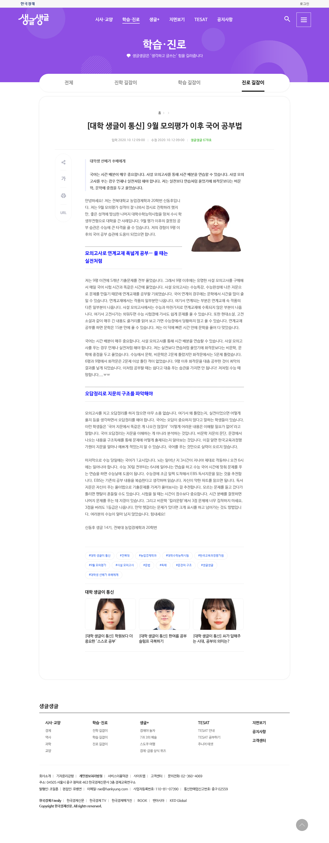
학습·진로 (130, 19)
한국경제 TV (98, 801)
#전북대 (125, 555)
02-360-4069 (191, 776)
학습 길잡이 (189, 83)
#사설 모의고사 (125, 565)
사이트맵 (139, 776)
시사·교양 (103, 19)
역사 (48, 737)
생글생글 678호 (201, 140)
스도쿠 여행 (147, 744)
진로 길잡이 (253, 83)
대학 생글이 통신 (99, 592)
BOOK (142, 801)
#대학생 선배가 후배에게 (103, 575)
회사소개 (45, 776)
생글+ (154, 19)
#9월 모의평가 (97, 565)
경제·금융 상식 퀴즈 (153, 751)
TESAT (200, 19)
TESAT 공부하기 (209, 737)
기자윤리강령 (65, 776)
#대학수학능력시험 (177, 555)
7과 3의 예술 (148, 737)
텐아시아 (158, 801)
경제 (48, 731)
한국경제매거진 (122, 801)
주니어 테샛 (205, 744)
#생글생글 (207, 565)
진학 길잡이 (125, 82)
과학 (48, 744)
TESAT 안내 (206, 731)
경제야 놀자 (147, 731)
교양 (48, 751)
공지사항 (224, 19)
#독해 (163, 565)
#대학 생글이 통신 (100, 555)
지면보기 (176, 19)
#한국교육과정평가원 (211, 555)
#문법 (146, 565)
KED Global (178, 801)
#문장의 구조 (184, 565)
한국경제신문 (75, 801)
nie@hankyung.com (113, 789)
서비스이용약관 (118, 776)
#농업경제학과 (148, 555)
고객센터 (156, 776)
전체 (69, 82)
